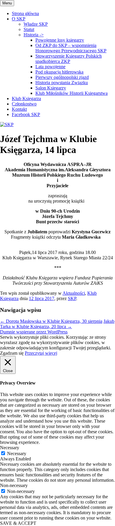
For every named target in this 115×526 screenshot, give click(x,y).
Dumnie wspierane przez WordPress (34, 331)
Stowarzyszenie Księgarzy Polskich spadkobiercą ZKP (68, 58)
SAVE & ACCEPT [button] (18, 523)
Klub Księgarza (26, 98)
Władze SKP (36, 24)
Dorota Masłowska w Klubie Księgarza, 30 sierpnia (51, 321)
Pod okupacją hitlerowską (59, 71)
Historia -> (34, 34)
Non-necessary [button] (14, 485)
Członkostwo (24, 103)
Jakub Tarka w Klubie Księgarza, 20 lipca (57, 324)
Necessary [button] (9, 447)
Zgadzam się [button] (12, 353)
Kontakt (19, 109)
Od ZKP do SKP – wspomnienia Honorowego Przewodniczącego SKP (70, 48)
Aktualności (74, 293)
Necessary (16, 453)
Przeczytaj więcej (41, 353)
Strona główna (25, 13)
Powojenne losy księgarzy (59, 40)
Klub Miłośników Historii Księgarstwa (71, 93)
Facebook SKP (26, 114)
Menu (7, 3)
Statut (29, 29)
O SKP (18, 18)
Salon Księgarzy (50, 87)
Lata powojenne (50, 66)
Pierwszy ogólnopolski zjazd (62, 77)
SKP (72, 298)
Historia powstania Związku (61, 82)
